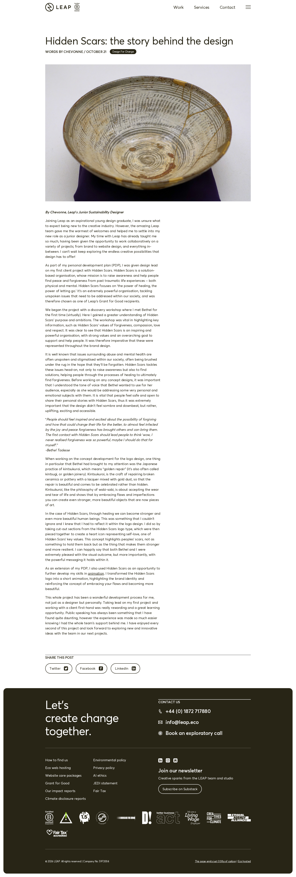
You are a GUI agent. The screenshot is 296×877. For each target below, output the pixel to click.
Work (178, 7)
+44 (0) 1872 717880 (188, 711)
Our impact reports (60, 791)
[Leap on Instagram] (168, 761)
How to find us (56, 760)
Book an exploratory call (193, 733)
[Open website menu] (248, 7)
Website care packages (63, 775)
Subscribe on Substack (180, 789)
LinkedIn (121, 668)
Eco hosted (244, 861)
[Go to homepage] (58, 7)
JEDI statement (105, 783)
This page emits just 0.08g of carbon (215, 861)
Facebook (87, 668)
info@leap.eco (182, 722)
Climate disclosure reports (65, 798)
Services (201, 7)
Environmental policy (109, 760)
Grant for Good (57, 783)
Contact (227, 7)
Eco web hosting (58, 768)
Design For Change (123, 51)
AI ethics (99, 775)
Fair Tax (99, 791)
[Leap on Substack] (175, 761)
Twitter (55, 668)
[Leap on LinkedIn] (160, 761)
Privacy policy (104, 768)
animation (96, 573)
